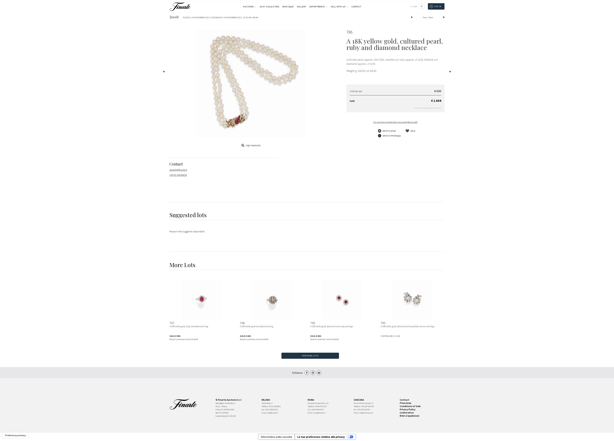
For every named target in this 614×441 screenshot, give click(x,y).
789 (312, 323)
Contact (356, 6)
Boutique (288, 6)
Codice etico (407, 412)
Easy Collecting (269, 6)
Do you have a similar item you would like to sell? (395, 122)
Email (264, 413)
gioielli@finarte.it (178, 169)
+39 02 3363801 (275, 406)
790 (383, 323)
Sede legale (220, 403)
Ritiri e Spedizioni (409, 415)
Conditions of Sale (410, 406)
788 (242, 323)
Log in (437, 6)
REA (217, 413)
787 (171, 323)
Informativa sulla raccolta (276, 436)
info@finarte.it (272, 413)
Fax (263, 409)
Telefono (265, 406)
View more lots (310, 355)
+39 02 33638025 (178, 174)
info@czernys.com (366, 413)
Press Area (405, 403)
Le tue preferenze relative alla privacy (321, 436)
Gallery (301, 6)
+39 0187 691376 (367, 406)
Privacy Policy (407, 409)
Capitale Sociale (222, 416)
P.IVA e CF (219, 409)
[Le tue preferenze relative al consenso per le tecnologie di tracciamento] (15, 435)
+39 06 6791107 (321, 406)
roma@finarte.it (319, 413)
